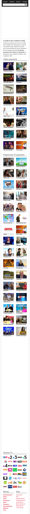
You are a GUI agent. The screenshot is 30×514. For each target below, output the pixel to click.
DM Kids (24, 482)
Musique (5, 508)
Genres (18, 2)
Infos (4, 510)
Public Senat (15, 486)
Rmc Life (10, 470)
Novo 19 (5, 474)
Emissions (6, 500)
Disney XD (20, 482)
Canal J (10, 482)
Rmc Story (5, 470)
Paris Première (20, 470)
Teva (15, 470)
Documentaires (7, 506)
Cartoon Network (15, 482)
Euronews (5, 478)
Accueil (5, 2)
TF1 (5, 457)
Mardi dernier (19, 506)
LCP (10, 486)
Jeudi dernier (19, 502)
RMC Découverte (25, 465)
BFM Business (24, 474)
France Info (10, 474)
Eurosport (20, 478)
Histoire (20, 486)
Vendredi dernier (20, 500)
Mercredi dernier (20, 504)
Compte (24, 2)
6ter (20, 465)
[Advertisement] (15, 23)
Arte (10, 461)
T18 (24, 470)
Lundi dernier (19, 507)
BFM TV (20, 474)
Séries (5, 497)
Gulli (5, 482)
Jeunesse (6, 504)
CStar (10, 465)
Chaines (11, 2)
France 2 (10, 457)
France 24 (10, 478)
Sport (4, 502)
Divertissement (7, 495)
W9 (15, 461)
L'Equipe (24, 478)
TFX (24, 461)
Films (4, 499)
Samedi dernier (20, 498)
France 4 (5, 465)
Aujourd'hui (19, 495)
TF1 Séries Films (15, 465)
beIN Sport (15, 478)
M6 (5, 461)
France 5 (24, 457)
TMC (20, 461)
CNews (15, 474)
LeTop (5, 486)
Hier (17, 496)
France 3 (15, 457)
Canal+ (20, 457)
